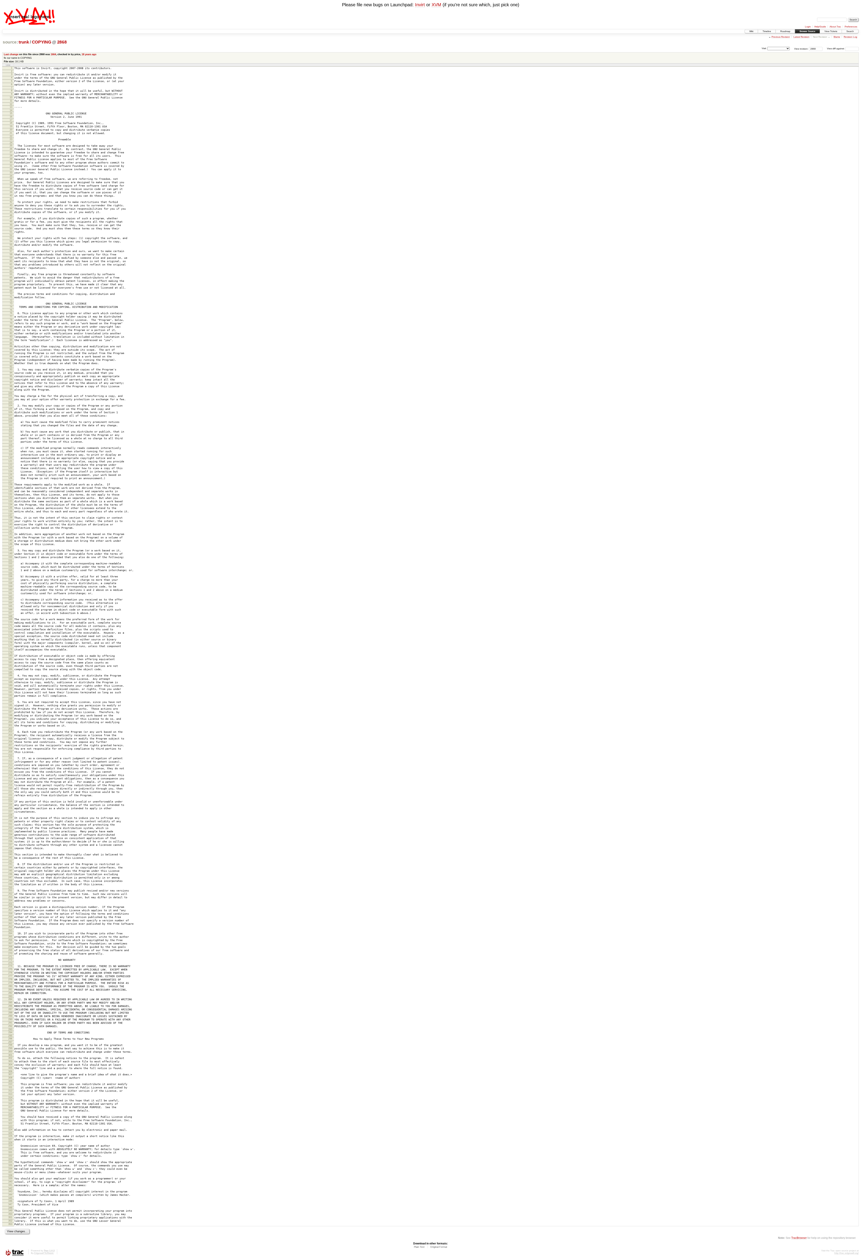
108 (10, 418)
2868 (62, 42)
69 (11, 290)
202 (10, 728)
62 (11, 267)
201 (10, 725)
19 (11, 126)
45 (11, 212)
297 (10, 1042)
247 (10, 877)
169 (10, 619)
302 (10, 1058)
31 (11, 165)
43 (11, 205)
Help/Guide (820, 26)
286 (10, 1006)
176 (10, 642)
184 (10, 669)
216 (10, 775)
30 (11, 162)
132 (10, 497)
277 (10, 976)
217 (10, 778)
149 (10, 553)
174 (10, 636)
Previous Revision (781, 37)
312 (10, 1090)
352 (10, 1220)
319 (10, 1113)
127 (10, 481)
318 (10, 1110)
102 (10, 399)
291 (10, 1022)
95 (11, 376)
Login (808, 26)
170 (10, 622)
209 (10, 751)
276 (10, 972)
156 (10, 576)
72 (11, 300)
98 (11, 386)
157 (10, 579)
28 (11, 155)
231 (10, 824)
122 (10, 464)
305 (10, 1068)
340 (10, 1181)
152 (10, 563)
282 (10, 993)
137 (10, 514)
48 (11, 221)
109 (10, 421)
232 (10, 827)
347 (10, 1204)
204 (10, 735)
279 (10, 982)
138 (10, 517)
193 (10, 699)
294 (10, 1032)
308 (10, 1077)
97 (11, 382)
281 (10, 989)
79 (11, 323)
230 (10, 821)
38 (11, 188)
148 (10, 550)
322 (10, 1123)
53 (11, 238)
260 (10, 920)
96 (11, 379)
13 (11, 107)
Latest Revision (801, 37)
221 (10, 791)
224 (10, 801)
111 (10, 428)
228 (10, 814)
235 (10, 838)
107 (10, 415)
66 (11, 280)
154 (10, 570)
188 (10, 682)
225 (10, 804)
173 (10, 632)
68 (11, 287)
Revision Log (850, 37)
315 (10, 1100)
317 (10, 1107)
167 (10, 612)
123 (10, 468)
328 (10, 1142)
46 (11, 215)
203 (10, 731)
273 (10, 963)
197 (10, 712)
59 (11, 257)
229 (10, 817)
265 (10, 936)
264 (10, 933)
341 (10, 1185)
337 (10, 1172)
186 (10, 675)
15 (11, 113)
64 (11, 274)
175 (10, 639)
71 (11, 297)
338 (10, 1175)
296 (10, 1038)
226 (10, 808)
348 (10, 1207)
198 (10, 715)
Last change (11, 54)
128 (10, 484)
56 (11, 248)
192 (10, 695)
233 (10, 831)
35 (11, 178)
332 (10, 1155)
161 (10, 593)
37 (11, 185)
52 (11, 235)
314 (10, 1097)
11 (11, 100)
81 (11, 329)
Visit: (764, 48)
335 (10, 1165)
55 (11, 244)
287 (10, 1009)
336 (10, 1168)
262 (10, 927)
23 (11, 139)
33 (11, 172)
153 (10, 566)
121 (10, 461)
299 (10, 1048)
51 (11, 231)
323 (10, 1126)
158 (10, 583)
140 (10, 524)
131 (10, 494)
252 (10, 893)
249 (10, 884)
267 (10, 943)
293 (10, 1029)
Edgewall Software (44, 1253)
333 (10, 1159)
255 (10, 903)
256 (10, 906)
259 (10, 916)
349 (10, 1210)
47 (11, 218)
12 (11, 104)
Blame (837, 37)
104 (10, 405)
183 (10, 665)
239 (10, 851)
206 (10, 741)
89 (11, 356)
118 (10, 451)
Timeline (767, 31)
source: (10, 42)
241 (10, 857)
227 (10, 811)
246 (10, 874)
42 (11, 201)
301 (10, 1055)
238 (10, 848)
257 (10, 910)
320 (10, 1116)
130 (10, 491)
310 (10, 1084)
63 (11, 271)
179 (10, 652)
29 (11, 159)
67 (11, 284)
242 (10, 861)
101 (10, 395)
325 (10, 1133)
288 (10, 1012)
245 (10, 870)
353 (10, 1224)
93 (11, 369)
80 (11, 326)
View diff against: (836, 48)
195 (10, 705)
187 (10, 678)
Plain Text (419, 1247)
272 (10, 959)
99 (11, 389)
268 (10, 946)
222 (10, 795)
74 (11, 306)
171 (10, 625)
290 (10, 1019)
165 (10, 606)
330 (10, 1149)
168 (10, 616)
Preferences (851, 26)
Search (850, 31)
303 (10, 1061)
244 (10, 867)
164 (10, 602)
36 (11, 182)
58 (11, 254)
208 (10, 748)
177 (10, 646)
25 (11, 145)
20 (11, 129)
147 (10, 547)
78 (11, 319)
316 (10, 1103)
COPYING (41, 42)
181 (10, 659)
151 (10, 560)
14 (11, 110)
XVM (436, 4)
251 (10, 890)
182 (10, 662)
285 (10, 1002)
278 (10, 979)
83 (11, 336)
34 (11, 175)
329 (10, 1145)
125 (10, 474)
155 (10, 573)
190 (10, 688)
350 (10, 1214)
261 (10, 923)
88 (11, 353)
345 (10, 1198)
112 (10, 431)
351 (10, 1217)
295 (10, 1035)
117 (10, 447)
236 (10, 841)
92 (11, 366)
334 (10, 1162)
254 (10, 900)
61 (11, 264)
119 (10, 454)
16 (11, 116)
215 (10, 771)
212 (10, 761)
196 (10, 708)
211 (10, 758)
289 (10, 1016)
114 (10, 438)
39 (11, 192)
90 (11, 359)
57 (11, 251)
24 (11, 142)
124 (10, 471)
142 (10, 531)
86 (11, 346)
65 (11, 277)
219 (10, 785)
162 (10, 596)
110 (10, 425)
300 (10, 1051)
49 (11, 225)
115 (10, 441)
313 (10, 1094)
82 (11, 333)
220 (10, 788)
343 (10, 1191)
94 (11, 372)
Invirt (420, 4)
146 (10, 544)
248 (10, 880)
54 (11, 241)
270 (10, 953)
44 (11, 208)
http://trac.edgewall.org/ (846, 1253)
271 (10, 956)
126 (10, 478)
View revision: (801, 48)
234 (10, 834)
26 (11, 149)
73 (11, 303)
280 (10, 986)
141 (10, 527)
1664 (53, 54)
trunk (24, 42)
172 (10, 629)
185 (10, 672)
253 (10, 897)
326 (10, 1136)
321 (10, 1120)
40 (11, 195)
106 (10, 412)
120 (10, 458)
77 (11, 316)
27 (11, 152)
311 (10, 1087)
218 (10, 781)
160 (10, 589)
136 (10, 511)
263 (10, 930)
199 (10, 718)
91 (11, 363)
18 (11, 123)
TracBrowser (799, 1237)
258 (10, 913)
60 (11, 261)
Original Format (438, 1247)
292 (10, 1026)
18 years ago (89, 54)
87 (11, 349)
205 (10, 738)
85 (11, 343)
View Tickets (830, 31)
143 (10, 534)
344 (10, 1194)
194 (10, 701)
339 (10, 1178)
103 (10, 402)
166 (10, 609)
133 (10, 501)
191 (10, 692)
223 (10, 798)
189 (10, 685)
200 (10, 722)
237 (10, 844)
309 (10, 1081)
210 (10, 755)
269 (10, 950)
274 (10, 966)
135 (10, 508)
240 (10, 854)
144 (10, 537)
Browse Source (807, 31)
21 (11, 133)
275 (10, 969)
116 (10, 445)
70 (11, 293)
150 (10, 557)
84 (11, 340)
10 (11, 97)
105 (10, 408)
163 (10, 599)
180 (10, 655)
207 (10, 745)
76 (11, 313)
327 (10, 1139)
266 (10, 940)
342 (10, 1188)
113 (10, 434)
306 (10, 1071)
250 (10, 887)
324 (10, 1129)
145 (10, 540)
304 (10, 1064)
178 (10, 649)
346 (10, 1201)
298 (10, 1045)
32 (11, 169)
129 (10, 487)
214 (10, 768)
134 (10, 504)
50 (11, 228)
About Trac (835, 26)
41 (11, 199)
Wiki (751, 31)
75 (11, 310)
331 (10, 1152)
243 (10, 864)
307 (10, 1074)
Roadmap (785, 31)
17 (11, 120)
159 (10, 586)
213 (10, 764)
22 (11, 136)
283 (10, 996)
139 (10, 521)
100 (10, 392)
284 (10, 999)
